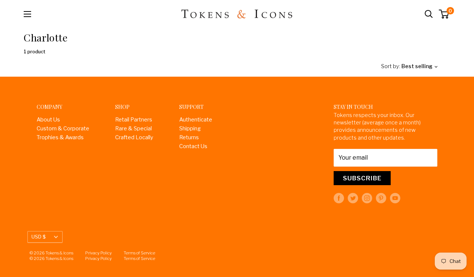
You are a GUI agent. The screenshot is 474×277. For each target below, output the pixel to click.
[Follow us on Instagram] (367, 198)
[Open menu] (27, 14)
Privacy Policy (98, 253)
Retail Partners (133, 119)
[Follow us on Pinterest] (381, 198)
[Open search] (429, 14)
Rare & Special (133, 128)
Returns (189, 137)
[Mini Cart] (444, 14)
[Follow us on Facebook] (339, 198)
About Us (48, 119)
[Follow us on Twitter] (353, 198)
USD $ (38, 237)
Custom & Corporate (63, 128)
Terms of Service (139, 253)
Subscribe (362, 178)
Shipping (190, 128)
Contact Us (193, 146)
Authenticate (195, 119)
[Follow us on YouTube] (395, 198)
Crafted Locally (134, 137)
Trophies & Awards (60, 137)
